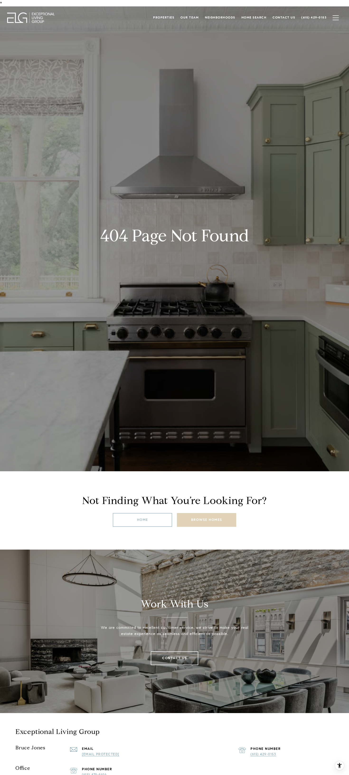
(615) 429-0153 (263, 754)
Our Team (189, 17)
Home (142, 520)
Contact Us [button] (174, 658)
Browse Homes (206, 520)
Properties (163, 17)
